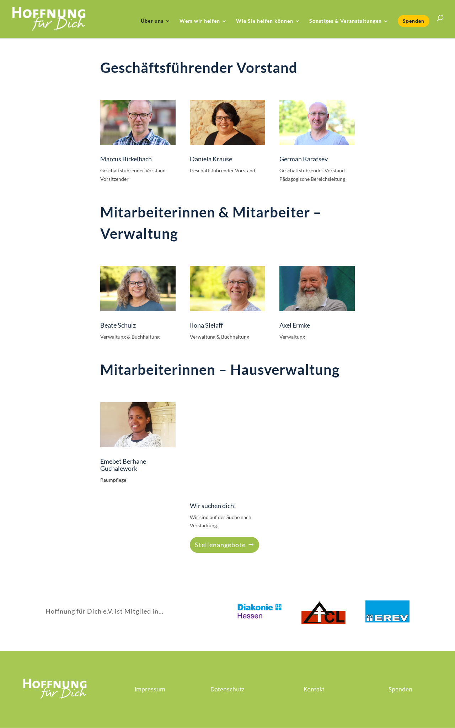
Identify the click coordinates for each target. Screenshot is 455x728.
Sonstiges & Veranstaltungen (345, 21)
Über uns (152, 21)
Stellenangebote (220, 545)
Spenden (413, 21)
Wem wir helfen (200, 21)
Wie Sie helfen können (264, 21)
